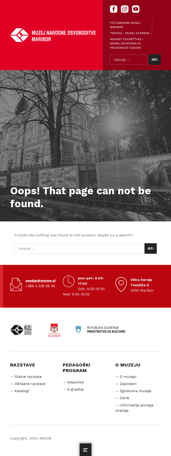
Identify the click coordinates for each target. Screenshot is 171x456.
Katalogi (22, 391)
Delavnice (75, 382)
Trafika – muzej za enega (129, 33)
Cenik (124, 398)
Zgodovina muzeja (135, 391)
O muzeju (128, 376)
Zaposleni (128, 384)
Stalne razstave (28, 376)
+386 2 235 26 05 (40, 286)
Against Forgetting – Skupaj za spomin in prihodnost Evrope (127, 43)
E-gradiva (75, 389)
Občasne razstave (30, 384)
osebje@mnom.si (40, 280)
